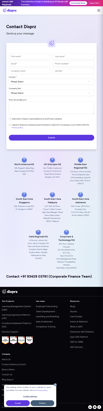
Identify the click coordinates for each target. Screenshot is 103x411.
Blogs (72, 306)
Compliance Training (45, 326)
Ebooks (73, 311)
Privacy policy (41, 390)
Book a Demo (8, 369)
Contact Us (7, 374)
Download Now (78, 3)
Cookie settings (30, 396)
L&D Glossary (76, 347)
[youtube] (95, 407)
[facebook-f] (99, 407)
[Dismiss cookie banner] (55, 384)
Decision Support (10, 331)
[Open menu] (98, 10)
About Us (6, 359)
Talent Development (45, 311)
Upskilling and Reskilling (47, 316)
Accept (18, 403)
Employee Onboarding (46, 306)
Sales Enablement (44, 321)
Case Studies (76, 316)
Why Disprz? (8, 379)
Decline (42, 403)
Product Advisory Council (14, 364)
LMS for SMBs (76, 341)
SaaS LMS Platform (79, 336)
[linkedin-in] (90, 407)
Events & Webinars (79, 321)
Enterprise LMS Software (82, 331)
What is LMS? (76, 326)
